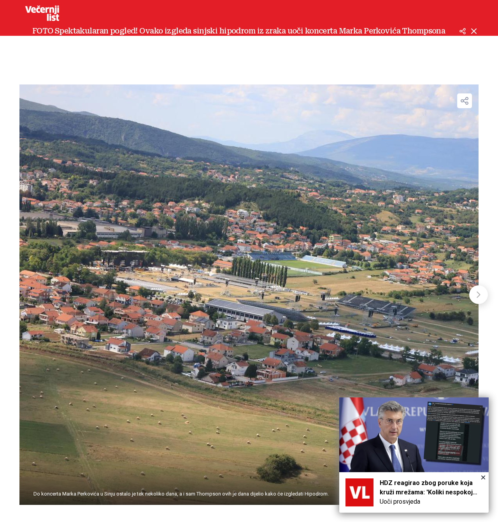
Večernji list (42, 13)
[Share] (464, 100)
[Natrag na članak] (474, 31)
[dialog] (414, 455)
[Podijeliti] (462, 31)
